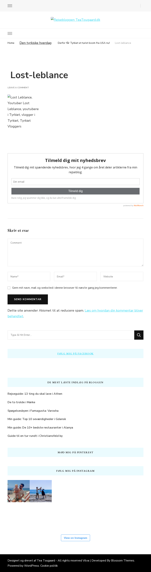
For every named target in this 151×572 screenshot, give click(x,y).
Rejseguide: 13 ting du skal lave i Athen (35, 394)
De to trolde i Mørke (21, 402)
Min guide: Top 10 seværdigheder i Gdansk (37, 419)
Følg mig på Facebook (75, 353)
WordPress (31, 566)
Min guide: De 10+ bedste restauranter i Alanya (40, 428)
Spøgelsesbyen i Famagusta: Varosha (33, 411)
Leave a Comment (18, 87)
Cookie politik (49, 566)
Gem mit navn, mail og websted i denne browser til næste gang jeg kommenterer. (64, 288)
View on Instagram (75, 537)
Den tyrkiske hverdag (36, 43)
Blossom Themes (122, 561)
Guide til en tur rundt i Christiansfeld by (35, 436)
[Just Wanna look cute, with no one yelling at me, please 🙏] (107, 517)
